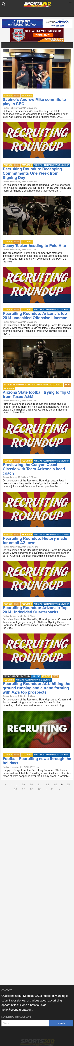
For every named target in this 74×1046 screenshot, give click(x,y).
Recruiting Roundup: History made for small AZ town (35, 540)
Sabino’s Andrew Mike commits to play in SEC (34, 101)
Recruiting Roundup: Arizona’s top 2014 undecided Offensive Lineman (35, 315)
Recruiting (27, 96)
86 (15, 789)
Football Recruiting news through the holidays (37, 761)
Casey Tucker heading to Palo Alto (34, 245)
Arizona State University (15, 385)
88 (31, 789)
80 (31, 784)
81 (39, 784)
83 (55, 784)
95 (51, 789)
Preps (16, 96)
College (36, 676)
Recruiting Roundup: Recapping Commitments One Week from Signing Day (32, 173)
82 (47, 784)
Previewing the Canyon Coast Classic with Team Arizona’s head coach (34, 469)
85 (68, 784)
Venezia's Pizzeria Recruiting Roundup (51, 165)
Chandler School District (40, 385)
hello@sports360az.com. (17, 1009)
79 (23, 784)
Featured (8, 96)
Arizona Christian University (17, 676)
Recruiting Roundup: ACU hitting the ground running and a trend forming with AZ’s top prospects (36, 688)
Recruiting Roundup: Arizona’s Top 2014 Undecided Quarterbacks (35, 610)
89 (39, 789)
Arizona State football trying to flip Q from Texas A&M (36, 394)
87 (23, 789)
